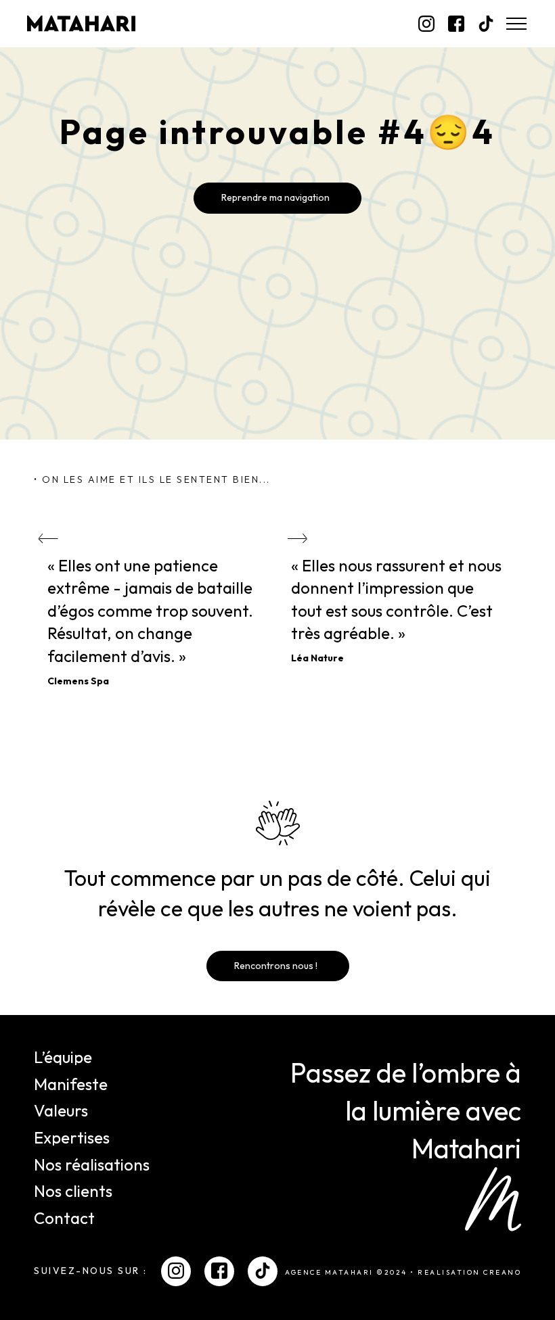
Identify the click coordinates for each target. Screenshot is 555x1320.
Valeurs (61, 1110)
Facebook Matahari (456, 24)
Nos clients (73, 1191)
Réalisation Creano (469, 1273)
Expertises (72, 1137)
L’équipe (63, 1057)
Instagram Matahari (426, 24)
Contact (64, 1218)
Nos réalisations (92, 1164)
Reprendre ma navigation (275, 197)
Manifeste (71, 1084)
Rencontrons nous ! (275, 966)
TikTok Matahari (486, 24)
